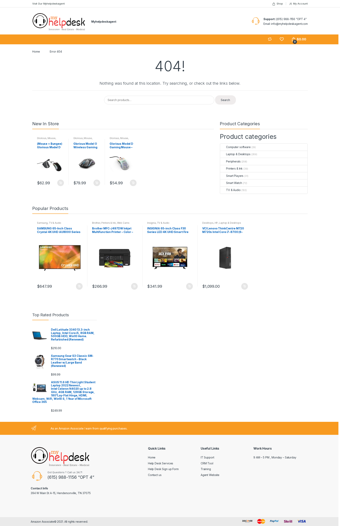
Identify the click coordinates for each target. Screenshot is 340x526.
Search (225, 100)
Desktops (207, 222)
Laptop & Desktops (238, 154)
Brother (96, 222)
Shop (280, 3)
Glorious (41, 138)
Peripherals (233, 161)
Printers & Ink (234, 168)
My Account (300, 3)
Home (36, 51)
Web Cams (123, 222)
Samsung (42, 222)
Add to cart (60, 183)
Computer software (238, 147)
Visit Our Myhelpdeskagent (48, 3)
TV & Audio (233, 190)
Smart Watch (234, 183)
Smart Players (234, 175)
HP (216, 222)
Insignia (151, 222)
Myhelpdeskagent (103, 21)
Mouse (51, 138)
